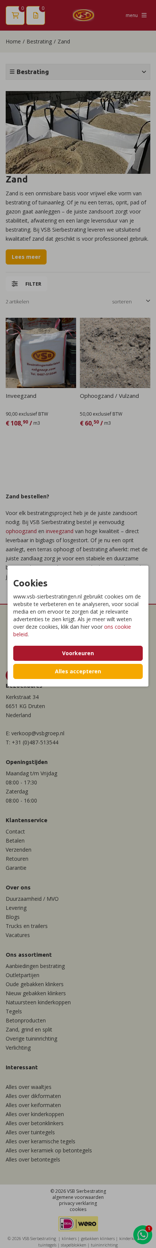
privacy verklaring (78, 1203)
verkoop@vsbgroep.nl (37, 733)
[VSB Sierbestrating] (83, 15)
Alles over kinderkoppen (35, 1114)
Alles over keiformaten (33, 1105)
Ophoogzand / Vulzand (109, 395)
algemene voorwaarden (78, 1197)
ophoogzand (21, 531)
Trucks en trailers (27, 925)
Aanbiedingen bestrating (35, 966)
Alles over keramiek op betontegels (49, 1150)
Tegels (14, 1011)
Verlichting (18, 1047)
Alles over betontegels (33, 1159)
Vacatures (18, 935)
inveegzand (60, 531)
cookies (78, 1209)
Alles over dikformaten (33, 1096)
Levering (16, 907)
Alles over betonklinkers (35, 1123)
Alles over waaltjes (28, 1086)
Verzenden (18, 849)
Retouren (17, 858)
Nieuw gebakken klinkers (36, 993)
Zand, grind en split (29, 1029)
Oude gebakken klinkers (35, 984)
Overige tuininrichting (31, 1038)
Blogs (13, 916)
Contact (15, 831)
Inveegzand (21, 395)
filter (33, 283)
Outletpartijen (22, 975)
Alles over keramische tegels (40, 1141)
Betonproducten (26, 1020)
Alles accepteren (78, 671)
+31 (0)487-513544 (35, 742)
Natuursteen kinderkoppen (38, 1002)
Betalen (15, 840)
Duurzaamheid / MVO (32, 898)
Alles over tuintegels (30, 1132)
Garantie (16, 867)
